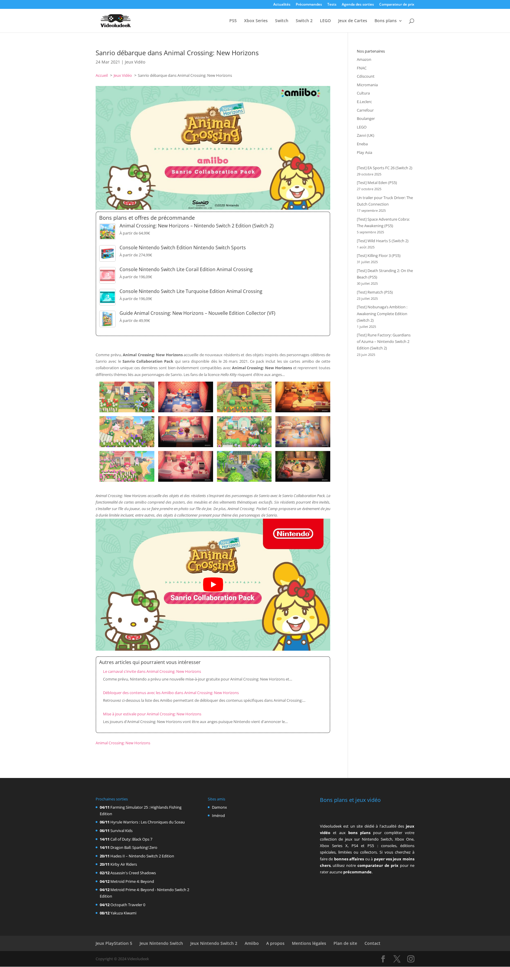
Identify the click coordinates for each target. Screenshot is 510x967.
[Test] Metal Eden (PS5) (377, 182)
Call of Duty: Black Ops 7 (131, 839)
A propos (275, 943)
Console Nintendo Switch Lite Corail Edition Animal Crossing (186, 269)
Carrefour (365, 110)
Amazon (364, 59)
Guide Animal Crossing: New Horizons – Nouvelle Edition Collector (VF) (197, 313)
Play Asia (364, 152)
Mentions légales (309, 943)
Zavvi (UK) (365, 135)
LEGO (325, 21)
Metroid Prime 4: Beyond (132, 881)
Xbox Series (256, 21)
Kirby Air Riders (123, 864)
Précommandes (309, 5)
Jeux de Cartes (352, 21)
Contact (372, 943)
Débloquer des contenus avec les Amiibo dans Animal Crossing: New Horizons (171, 692)
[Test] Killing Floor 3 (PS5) (379, 255)
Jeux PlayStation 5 (114, 943)
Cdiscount (366, 76)
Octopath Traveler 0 (127, 904)
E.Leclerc (364, 101)
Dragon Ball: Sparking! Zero (133, 847)
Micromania (367, 84)
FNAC (362, 68)
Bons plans (386, 21)
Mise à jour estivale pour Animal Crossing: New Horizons (152, 714)
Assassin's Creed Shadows (133, 872)
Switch (281, 21)
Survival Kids (121, 830)
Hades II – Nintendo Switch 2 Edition (142, 856)
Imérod (218, 815)
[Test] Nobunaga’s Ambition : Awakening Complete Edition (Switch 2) (382, 313)
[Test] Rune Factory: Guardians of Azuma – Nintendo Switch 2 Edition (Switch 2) (384, 341)
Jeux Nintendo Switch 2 (213, 943)
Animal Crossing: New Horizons (123, 742)
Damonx (219, 807)
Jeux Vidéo (135, 62)
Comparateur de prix (396, 5)
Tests (331, 5)
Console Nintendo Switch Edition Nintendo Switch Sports (183, 247)
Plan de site (345, 943)
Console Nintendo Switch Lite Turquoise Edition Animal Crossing (191, 291)
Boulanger (366, 118)
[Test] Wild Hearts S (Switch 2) (382, 240)
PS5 (233, 21)
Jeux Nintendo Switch (161, 943)
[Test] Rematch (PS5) (375, 292)
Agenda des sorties (358, 5)
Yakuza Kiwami (123, 913)
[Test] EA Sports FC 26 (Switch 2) (384, 167)
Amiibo (252, 943)
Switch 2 (304, 21)
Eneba (362, 143)
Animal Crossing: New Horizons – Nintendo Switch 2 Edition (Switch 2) (197, 225)
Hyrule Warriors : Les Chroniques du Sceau (147, 822)
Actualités (281, 5)
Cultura (363, 93)
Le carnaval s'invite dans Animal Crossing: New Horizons (152, 671)
